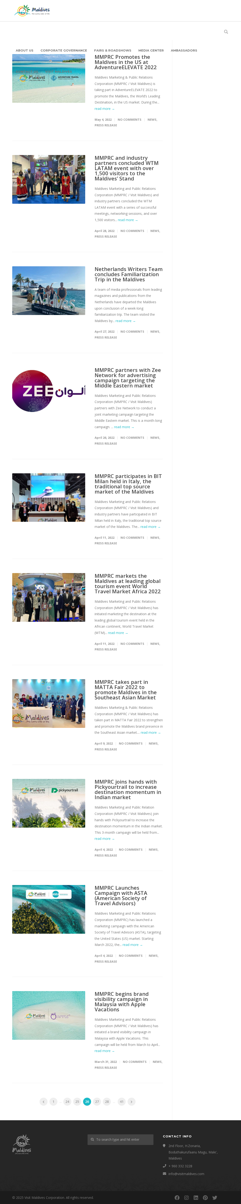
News (152, 119)
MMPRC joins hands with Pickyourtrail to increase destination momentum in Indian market (128, 789)
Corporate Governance (63, 50)
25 (77, 1101)
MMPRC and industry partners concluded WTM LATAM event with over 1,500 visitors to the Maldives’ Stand (127, 168)
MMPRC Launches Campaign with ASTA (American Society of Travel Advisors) (121, 895)
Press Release (106, 125)
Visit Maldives (58, 71)
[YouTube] (224, 1197)
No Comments (129, 119)
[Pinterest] (205, 1197)
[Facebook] (177, 1197)
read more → (105, 108)
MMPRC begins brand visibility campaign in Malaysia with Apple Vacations (122, 1001)
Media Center (151, 50)
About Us (24, 50)
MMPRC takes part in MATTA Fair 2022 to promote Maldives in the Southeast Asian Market (126, 689)
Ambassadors (184, 50)
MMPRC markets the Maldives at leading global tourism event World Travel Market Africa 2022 (128, 583)
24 (67, 1101)
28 (107, 1101)
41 (122, 1101)
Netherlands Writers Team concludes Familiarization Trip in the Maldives (129, 274)
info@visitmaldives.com (186, 1174)
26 (87, 1101)
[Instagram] (186, 1197)
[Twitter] (214, 1197)
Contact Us (27, 71)
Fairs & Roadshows (112, 50)
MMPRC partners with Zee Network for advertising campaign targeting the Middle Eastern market (128, 377)
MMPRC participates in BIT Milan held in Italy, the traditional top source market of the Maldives (128, 483)
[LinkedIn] (196, 1197)
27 (97, 1101)
